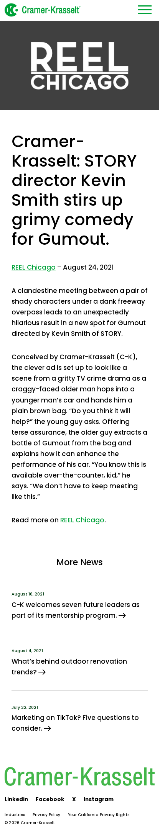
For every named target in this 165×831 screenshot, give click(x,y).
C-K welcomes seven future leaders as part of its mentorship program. (76, 610)
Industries (15, 815)
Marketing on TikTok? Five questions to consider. (75, 723)
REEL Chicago (34, 267)
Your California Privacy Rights (98, 815)
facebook (50, 799)
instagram (99, 799)
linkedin (16, 799)
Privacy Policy (46, 815)
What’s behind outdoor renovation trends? (69, 667)
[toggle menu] (144, 9)
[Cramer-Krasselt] (42, 9)
